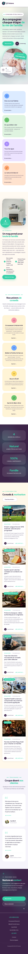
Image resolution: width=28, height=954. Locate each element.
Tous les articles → (10, 499)
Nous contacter (9, 904)
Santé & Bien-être (14, 930)
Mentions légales (14, 940)
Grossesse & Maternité (14, 921)
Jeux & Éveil (14, 927)
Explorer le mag (9, 277)
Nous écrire (8, 43)
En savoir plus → (8, 110)
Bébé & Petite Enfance (14, 924)
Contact (14, 937)
